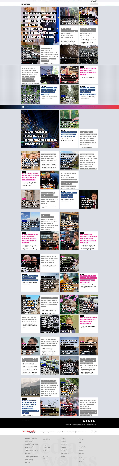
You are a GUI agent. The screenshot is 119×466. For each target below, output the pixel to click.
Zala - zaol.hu (45, 441)
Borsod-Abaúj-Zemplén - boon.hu (31, 444)
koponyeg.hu (81, 450)
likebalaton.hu (63, 446)
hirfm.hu (80, 461)
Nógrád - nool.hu (28, 457)
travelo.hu (63, 450)
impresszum (90, 424)
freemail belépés (93, 4)
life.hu (80, 441)
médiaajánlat (94, 424)
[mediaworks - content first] (28, 431)
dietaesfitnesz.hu (64, 451)
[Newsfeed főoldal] (25, 421)
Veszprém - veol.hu (46, 439)
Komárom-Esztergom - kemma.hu (31, 456)
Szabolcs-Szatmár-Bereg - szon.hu (31, 460)
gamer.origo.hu (64, 444)
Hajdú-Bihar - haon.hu (29, 451)
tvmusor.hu (63, 456)
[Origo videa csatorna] (91, 421)
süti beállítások (84, 424)
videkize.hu (63, 454)
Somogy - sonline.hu (29, 459)
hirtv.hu (44, 450)
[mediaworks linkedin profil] (95, 431)
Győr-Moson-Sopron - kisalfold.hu (31, 450)
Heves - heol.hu (28, 453)
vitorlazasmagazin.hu (65, 453)
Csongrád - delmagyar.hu (30, 446)
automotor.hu (63, 441)
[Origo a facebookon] (84, 421)
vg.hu (44, 458)
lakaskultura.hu (64, 443)
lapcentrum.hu (81, 453)
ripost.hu (80, 438)
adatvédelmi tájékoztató (69, 424)
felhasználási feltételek (77, 424)
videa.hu (80, 451)
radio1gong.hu (81, 459)
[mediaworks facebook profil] (92, 431)
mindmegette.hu (64, 448)
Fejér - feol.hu (27, 448)
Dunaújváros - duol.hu (29, 447)
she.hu (80, 442)
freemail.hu (81, 448)
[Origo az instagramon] (89, 421)
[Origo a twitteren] (86, 421)
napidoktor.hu (63, 447)
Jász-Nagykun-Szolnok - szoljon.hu (32, 454)
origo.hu (44, 451)
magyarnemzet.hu (46, 447)
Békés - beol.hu (28, 443)
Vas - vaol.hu (45, 438)
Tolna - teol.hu (27, 462)
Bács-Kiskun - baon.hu (29, 440)
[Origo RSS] (94, 421)
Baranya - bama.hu (28, 441)
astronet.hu (63, 440)
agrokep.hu (45, 459)
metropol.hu (81, 439)
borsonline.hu (63, 462)
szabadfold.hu (45, 448)
